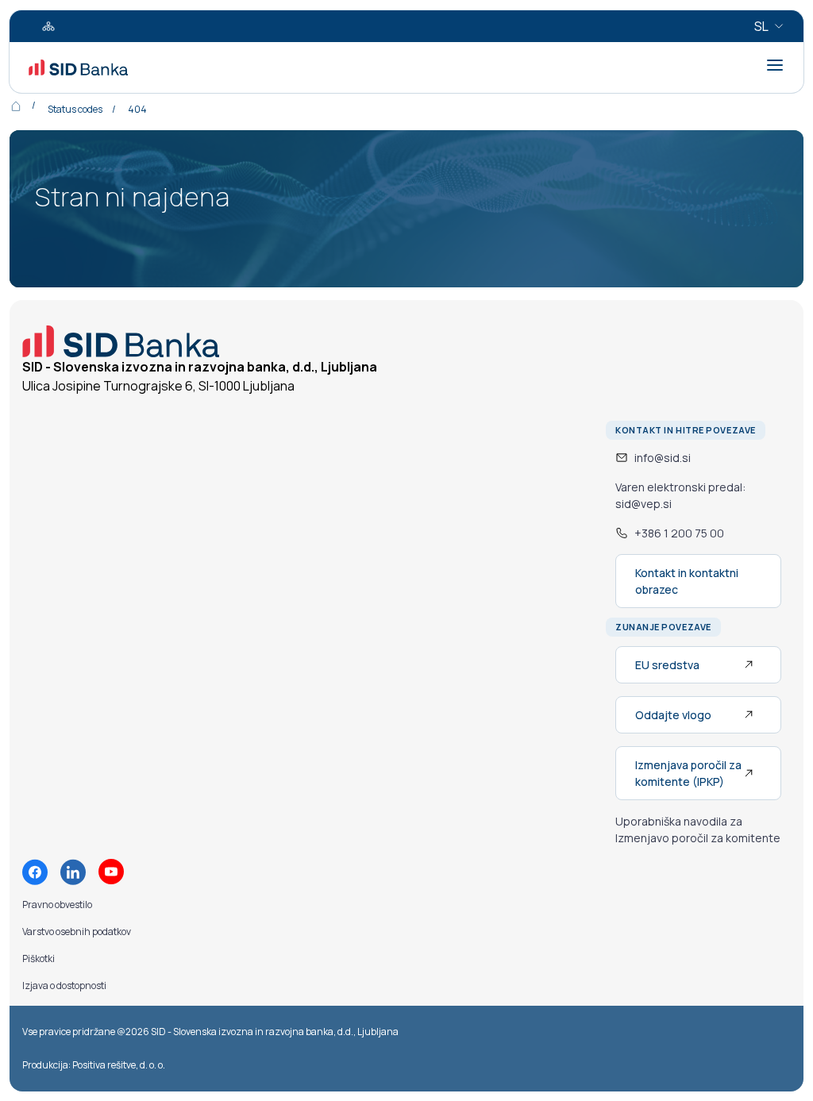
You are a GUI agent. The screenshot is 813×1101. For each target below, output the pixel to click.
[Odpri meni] (774, 65)
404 (137, 109)
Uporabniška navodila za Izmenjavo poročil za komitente (697, 829)
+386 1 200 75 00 (679, 533)
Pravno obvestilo (57, 904)
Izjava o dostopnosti (64, 985)
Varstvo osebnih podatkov (76, 931)
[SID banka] (78, 67)
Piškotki (38, 958)
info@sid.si (662, 457)
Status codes (75, 109)
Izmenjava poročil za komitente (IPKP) (688, 773)
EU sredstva (667, 664)
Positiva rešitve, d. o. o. (118, 1065)
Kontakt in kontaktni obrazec (686, 581)
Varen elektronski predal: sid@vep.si (680, 495)
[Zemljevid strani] (48, 26)
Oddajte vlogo (673, 714)
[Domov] (27, 105)
